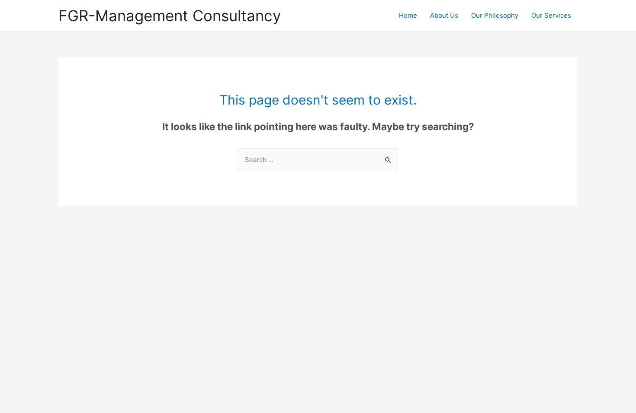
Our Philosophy (494, 15)
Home (408, 15)
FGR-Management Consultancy (169, 15)
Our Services (551, 15)
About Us (444, 15)
